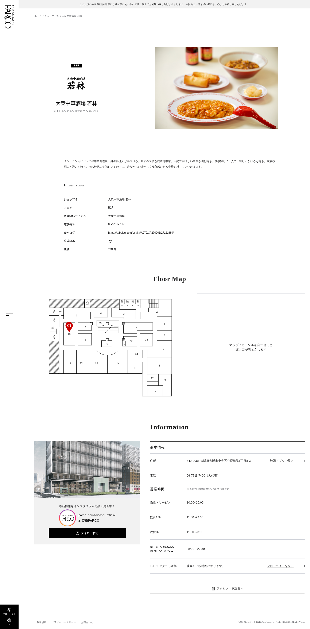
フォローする (89, 533)
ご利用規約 (40, 622)
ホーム (38, 16)
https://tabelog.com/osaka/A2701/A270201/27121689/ (141, 232)
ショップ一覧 (51, 16)
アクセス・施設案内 (230, 588)
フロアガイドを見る (280, 566)
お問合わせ (87, 622)
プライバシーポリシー (64, 622)
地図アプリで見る (282, 460)
